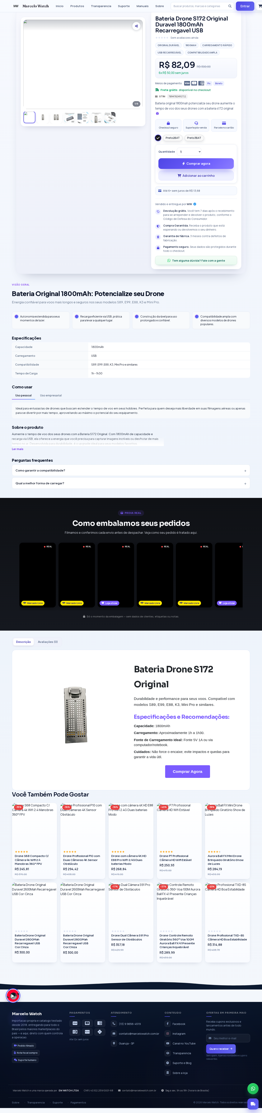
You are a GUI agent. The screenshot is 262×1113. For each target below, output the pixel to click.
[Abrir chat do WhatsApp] (253, 1088)
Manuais (142, 6)
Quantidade (166, 151)
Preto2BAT (173, 138)
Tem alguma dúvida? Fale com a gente (198, 260)
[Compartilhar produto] (136, 26)
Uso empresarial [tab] (51, 395)
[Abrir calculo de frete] (253, 1104)
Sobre (159, 6)
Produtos (77, 6)
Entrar (245, 6)
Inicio (59, 6)
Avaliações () (48, 642)
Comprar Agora (187, 771)
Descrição (23, 642)
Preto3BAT (194, 138)
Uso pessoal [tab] (23, 395)
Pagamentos (78, 1102)
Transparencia (101, 6)
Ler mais (17, 449)
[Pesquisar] (230, 6)
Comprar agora (198, 163)
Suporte (124, 6)
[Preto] (158, 138)
